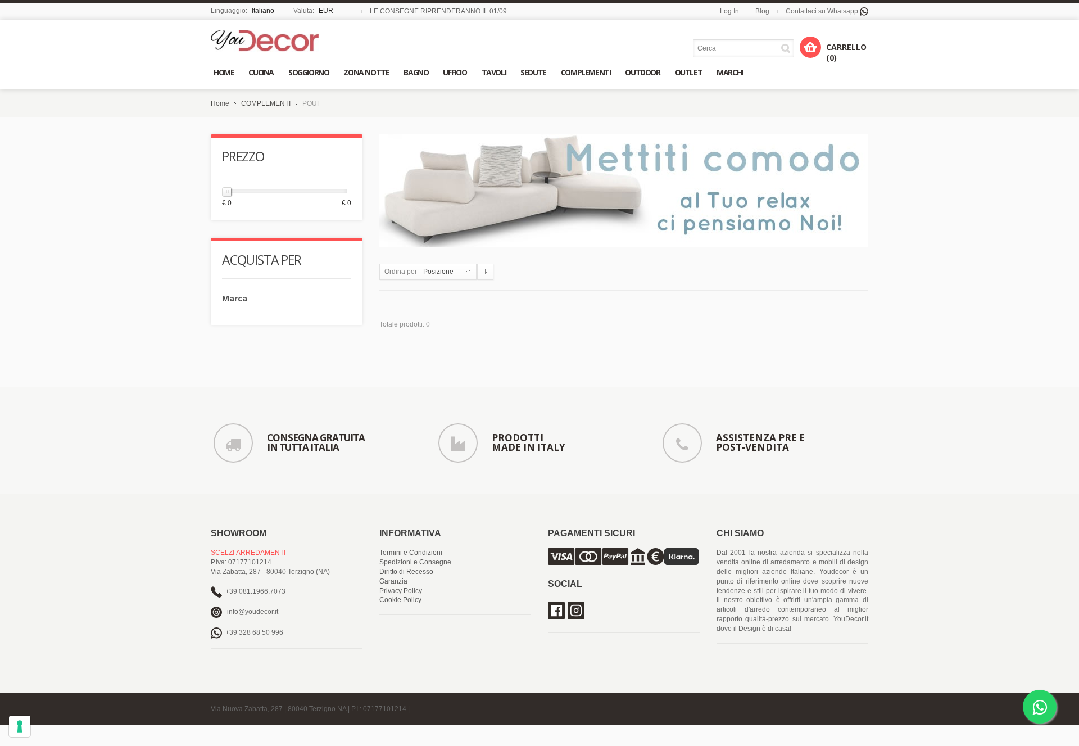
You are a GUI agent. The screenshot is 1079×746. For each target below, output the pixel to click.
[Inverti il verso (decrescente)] (485, 271)
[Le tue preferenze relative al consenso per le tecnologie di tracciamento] (19, 726)
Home (220, 103)
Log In (729, 11)
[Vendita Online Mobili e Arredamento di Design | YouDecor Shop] (265, 41)
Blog (762, 11)
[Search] (787, 48)
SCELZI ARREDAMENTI (248, 553)
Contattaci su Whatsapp (823, 11)
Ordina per (400, 271)
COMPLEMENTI (266, 103)
